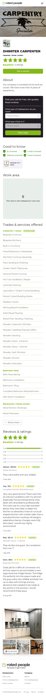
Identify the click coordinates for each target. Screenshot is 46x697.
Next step (23, 133)
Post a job (6, 677)
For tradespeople (31, 680)
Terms (33, 692)
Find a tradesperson (10, 680)
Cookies (41, 692)
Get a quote (23, 71)
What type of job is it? (15, 122)
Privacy (26, 692)
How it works (7, 683)
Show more (14, 422)
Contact (28, 683)
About (27, 677)
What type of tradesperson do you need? (20, 110)
